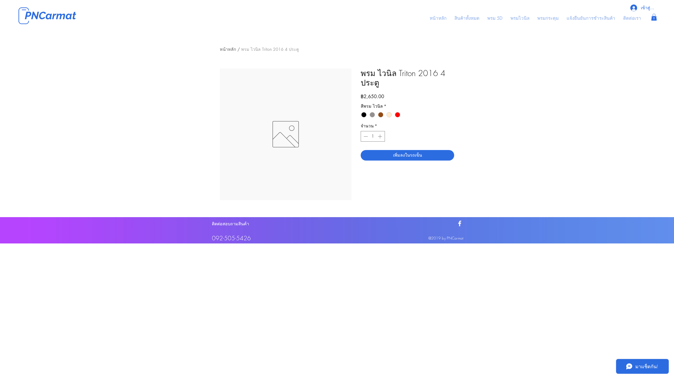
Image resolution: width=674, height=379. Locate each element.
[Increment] (380, 136)
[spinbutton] (373, 136)
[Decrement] (365, 136)
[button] (654, 17)
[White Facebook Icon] (459, 223)
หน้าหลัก (228, 49)
